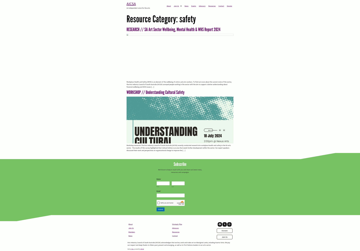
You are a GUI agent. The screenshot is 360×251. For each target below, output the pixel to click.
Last (173, 186)
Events (193, 6)
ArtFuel (142, 249)
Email (159, 191)
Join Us (176, 6)
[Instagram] (229, 224)
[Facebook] (220, 224)
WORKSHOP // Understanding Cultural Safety (155, 92)
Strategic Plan (177, 224)
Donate (229, 6)
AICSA (131, 3)
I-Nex (132, 249)
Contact (221, 6)
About (169, 6)
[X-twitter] (224, 224)
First (158, 186)
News (186, 6)
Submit (160, 209)
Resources (212, 6)
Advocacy (202, 6)
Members (131, 232)
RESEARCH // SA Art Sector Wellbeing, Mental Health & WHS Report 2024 (173, 29)
